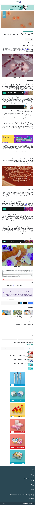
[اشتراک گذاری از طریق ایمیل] (19, 303)
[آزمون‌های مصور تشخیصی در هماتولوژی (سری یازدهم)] (30, 368)
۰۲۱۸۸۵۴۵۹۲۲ (30, 498)
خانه (32, 30)
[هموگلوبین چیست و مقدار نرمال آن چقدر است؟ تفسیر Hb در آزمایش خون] (30, 353)
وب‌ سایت (16, 338)
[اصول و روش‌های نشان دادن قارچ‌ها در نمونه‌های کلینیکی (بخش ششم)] (17, 312)
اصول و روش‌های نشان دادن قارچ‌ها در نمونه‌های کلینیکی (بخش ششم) (17, 316)
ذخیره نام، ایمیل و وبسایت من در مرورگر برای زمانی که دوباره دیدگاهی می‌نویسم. (23, 342)
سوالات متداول (32, 474)
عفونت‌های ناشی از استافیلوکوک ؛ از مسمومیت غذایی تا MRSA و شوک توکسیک (18, 355)
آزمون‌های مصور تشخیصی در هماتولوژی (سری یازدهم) (21, 367)
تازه (29, 348)
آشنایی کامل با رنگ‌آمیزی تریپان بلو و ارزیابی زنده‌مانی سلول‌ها (20, 359)
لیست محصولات (32, 486)
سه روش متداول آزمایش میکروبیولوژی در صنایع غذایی (28, 316)
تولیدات (33, 471)
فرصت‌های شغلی (32, 489)
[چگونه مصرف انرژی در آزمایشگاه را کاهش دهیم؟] (6, 312)
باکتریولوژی (25, 31)
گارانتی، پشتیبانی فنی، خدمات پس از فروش (29, 478)
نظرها (6, 348)
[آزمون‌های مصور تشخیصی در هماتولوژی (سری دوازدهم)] (30, 364)
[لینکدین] (21, 303)
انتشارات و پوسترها (32, 492)
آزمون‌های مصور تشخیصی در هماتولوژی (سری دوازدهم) (21, 363)
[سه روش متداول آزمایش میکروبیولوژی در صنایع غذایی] (28, 312)
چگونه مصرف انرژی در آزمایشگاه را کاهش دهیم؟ (7, 316)
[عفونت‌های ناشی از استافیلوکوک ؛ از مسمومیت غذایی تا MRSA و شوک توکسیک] (30, 356)
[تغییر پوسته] (2, 2)
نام (32, 335)
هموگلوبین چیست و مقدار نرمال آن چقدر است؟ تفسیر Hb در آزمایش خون (19, 351)
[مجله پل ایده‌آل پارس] (17, 2)
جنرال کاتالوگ (32, 485)
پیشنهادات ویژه (32, 490)
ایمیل (32, 338)
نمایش (27, 39)
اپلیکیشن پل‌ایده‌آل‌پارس (31, 482)
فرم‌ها (33, 488)
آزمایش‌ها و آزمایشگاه (28, 30)
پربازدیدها (18, 348)
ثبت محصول (32, 484)
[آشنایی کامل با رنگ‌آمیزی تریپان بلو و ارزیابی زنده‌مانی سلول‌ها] (30, 360)
